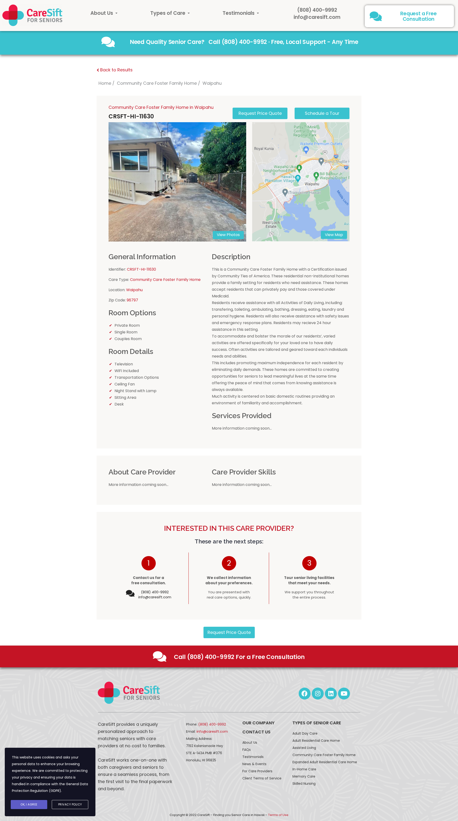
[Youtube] (344, 694)
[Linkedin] (331, 694)
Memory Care (303, 776)
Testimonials (239, 13)
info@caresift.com (317, 17)
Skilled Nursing (304, 783)
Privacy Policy (70, 804)
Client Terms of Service (261, 778)
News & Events (254, 764)
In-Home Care (304, 769)
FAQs (246, 749)
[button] (104, 13)
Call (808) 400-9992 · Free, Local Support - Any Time (283, 42)
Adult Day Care (304, 733)
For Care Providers (257, 771)
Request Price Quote (229, 632)
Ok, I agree (29, 804)
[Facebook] (305, 694)
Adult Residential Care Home (316, 740)
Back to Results (116, 70)
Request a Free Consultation (418, 16)
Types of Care (167, 13)
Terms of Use (278, 815)
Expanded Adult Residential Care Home (324, 762)
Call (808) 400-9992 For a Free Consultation (239, 657)
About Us (101, 13)
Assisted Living (304, 747)
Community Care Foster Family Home (157, 83)
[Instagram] (318, 694)
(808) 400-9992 (317, 9)
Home (105, 83)
